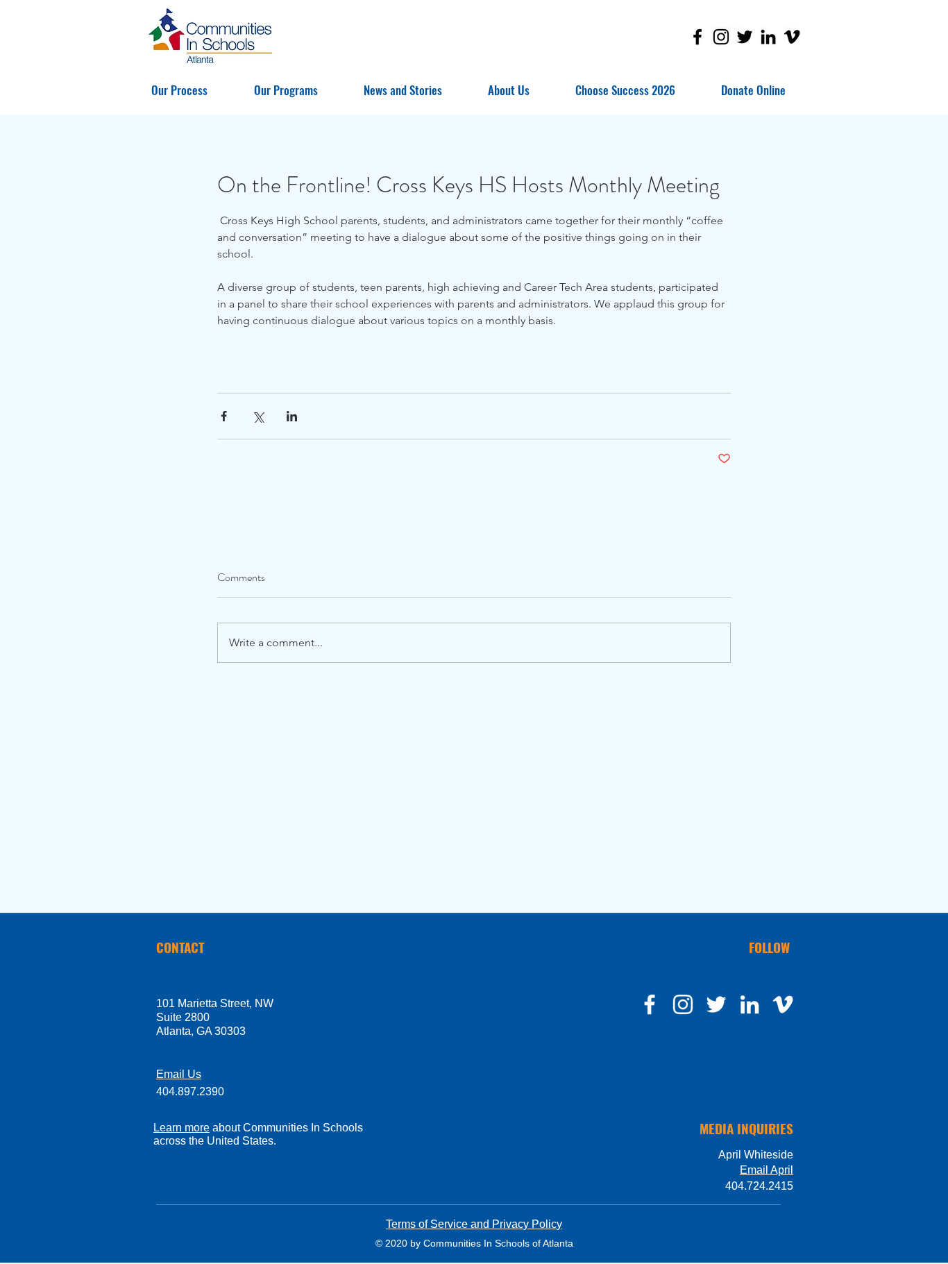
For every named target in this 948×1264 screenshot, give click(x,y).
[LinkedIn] (768, 36)
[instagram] (683, 1004)
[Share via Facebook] (223, 416)
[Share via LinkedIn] (291, 416)
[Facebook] (697, 36)
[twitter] (716, 1004)
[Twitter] (744, 36)
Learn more (181, 1128)
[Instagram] (721, 36)
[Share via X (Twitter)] (257, 416)
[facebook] (649, 1004)
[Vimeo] (791, 36)
